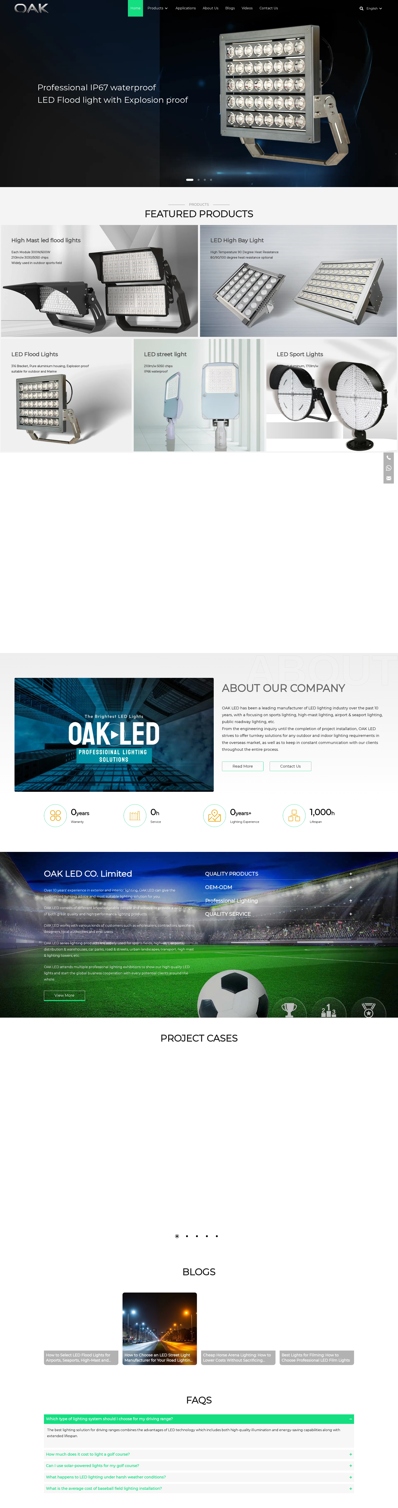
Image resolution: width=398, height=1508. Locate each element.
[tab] (278, 873)
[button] (166, 8)
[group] (81, 1329)
